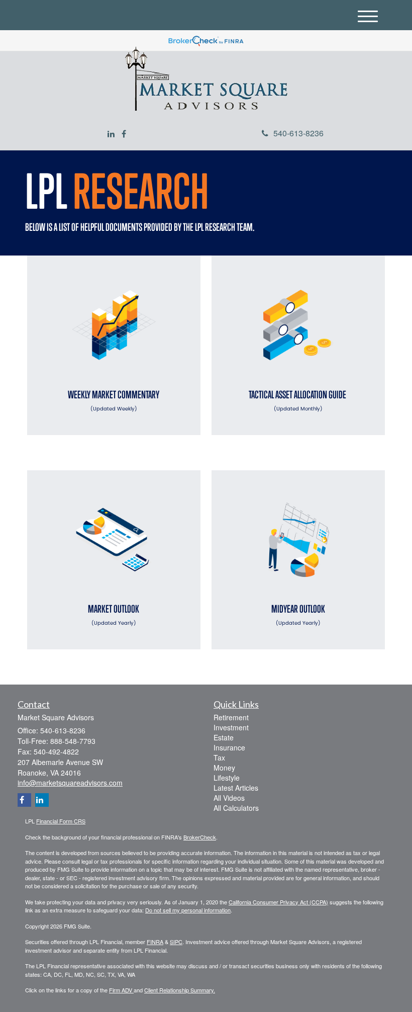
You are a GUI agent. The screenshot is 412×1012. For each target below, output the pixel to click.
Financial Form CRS (60, 821)
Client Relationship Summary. (179, 990)
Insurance (229, 747)
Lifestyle (227, 778)
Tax (219, 757)
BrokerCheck (199, 837)
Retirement (231, 717)
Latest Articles (236, 788)
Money (224, 768)
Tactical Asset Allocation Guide (298, 400)
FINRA (155, 942)
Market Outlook (113, 615)
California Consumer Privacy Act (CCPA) (278, 902)
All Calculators (236, 808)
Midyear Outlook (298, 615)
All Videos (229, 798)
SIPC (176, 942)
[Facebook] (124, 134)
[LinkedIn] (111, 134)
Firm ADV (121, 990)
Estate (224, 737)
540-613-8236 (298, 133)
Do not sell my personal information (188, 910)
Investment (231, 727)
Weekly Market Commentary (113, 400)
